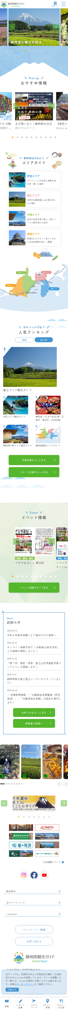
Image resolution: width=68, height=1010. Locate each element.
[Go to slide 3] (9, 783)
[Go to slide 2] (6, 783)
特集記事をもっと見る (34, 460)
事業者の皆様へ (34, 723)
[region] (34, 765)
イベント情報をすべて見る (34, 587)
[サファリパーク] (21, 836)
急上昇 (43, 339)
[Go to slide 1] (2, 783)
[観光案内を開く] (59, 891)
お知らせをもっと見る (34, 712)
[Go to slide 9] (23, 783)
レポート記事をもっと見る (34, 472)
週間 (24, 339)
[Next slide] (56, 27)
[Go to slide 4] (11, 783)
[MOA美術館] (47, 845)
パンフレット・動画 (34, 929)
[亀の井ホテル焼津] (21, 827)
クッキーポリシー (25, 984)
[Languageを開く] (59, 914)
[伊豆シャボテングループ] (47, 853)
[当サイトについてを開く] (59, 902)
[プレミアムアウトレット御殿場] (47, 836)
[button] (26, 51)
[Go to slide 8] (21, 783)
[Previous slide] (12, 27)
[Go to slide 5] (14, 783)
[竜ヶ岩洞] (21, 845)
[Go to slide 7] (19, 783)
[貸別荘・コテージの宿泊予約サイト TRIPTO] (47, 827)
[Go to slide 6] (16, 783)
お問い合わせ (34, 941)
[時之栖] (21, 853)
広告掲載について (52, 862)
